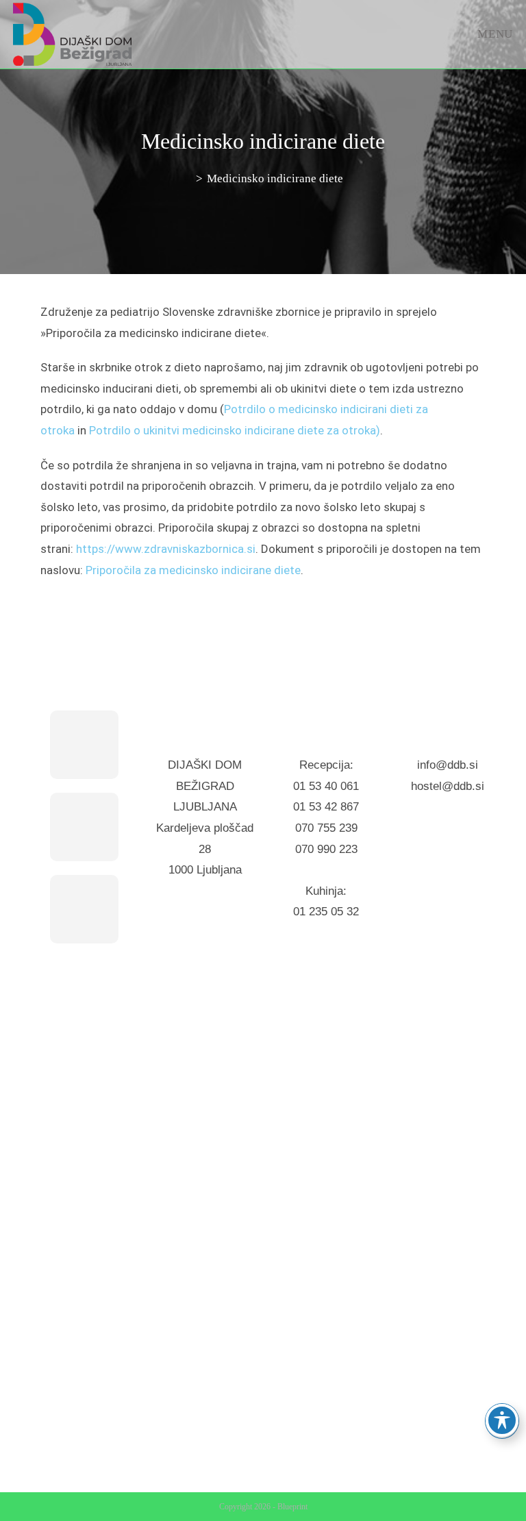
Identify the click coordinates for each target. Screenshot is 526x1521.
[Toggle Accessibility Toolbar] (502, 1420)
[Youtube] (84, 909)
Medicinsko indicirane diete (275, 178)
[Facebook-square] (84, 744)
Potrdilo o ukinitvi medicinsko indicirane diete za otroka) (234, 430)
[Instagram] (84, 827)
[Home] (187, 178)
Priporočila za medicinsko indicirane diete (193, 570)
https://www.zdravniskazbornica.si (165, 549)
